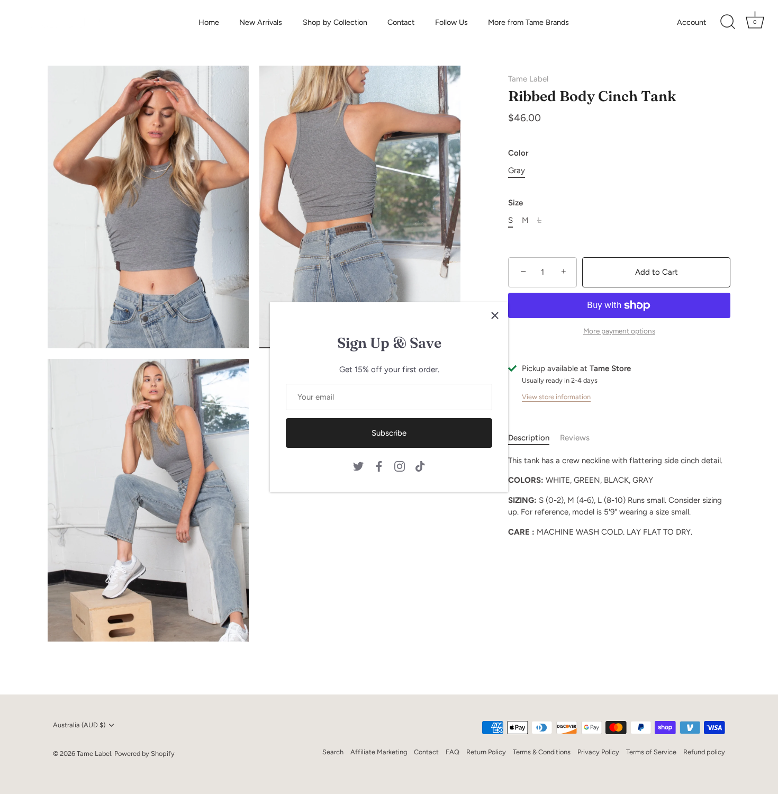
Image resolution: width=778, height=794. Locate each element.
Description (528, 438)
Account (691, 22)
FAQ (452, 752)
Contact (400, 22)
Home (208, 22)
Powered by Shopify (144, 753)
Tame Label (528, 79)
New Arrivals (260, 22)
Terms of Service (651, 752)
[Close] (494, 315)
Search (332, 752)
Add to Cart (656, 272)
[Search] (727, 22)
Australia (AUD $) (79, 725)
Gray (516, 170)
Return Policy (486, 752)
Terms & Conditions (542, 752)
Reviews (575, 438)
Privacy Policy (598, 752)
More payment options (619, 331)
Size (515, 202)
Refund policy (704, 752)
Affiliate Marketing (378, 752)
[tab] (534, 438)
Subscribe (389, 433)
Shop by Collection (335, 22)
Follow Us (451, 22)
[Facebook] (379, 466)
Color (518, 153)
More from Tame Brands (528, 22)
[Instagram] (399, 466)
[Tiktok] (420, 466)
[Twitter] (358, 466)
